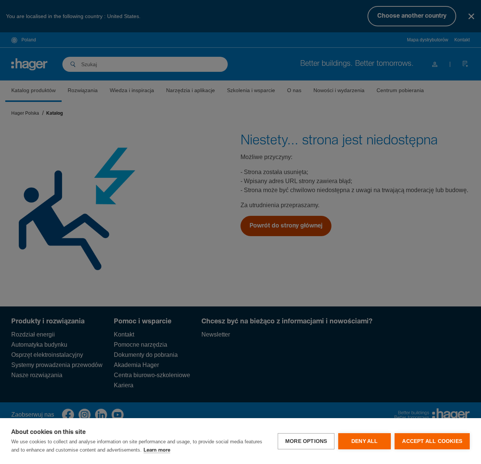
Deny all (364, 441)
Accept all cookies (432, 441)
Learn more (157, 450)
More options (306, 441)
